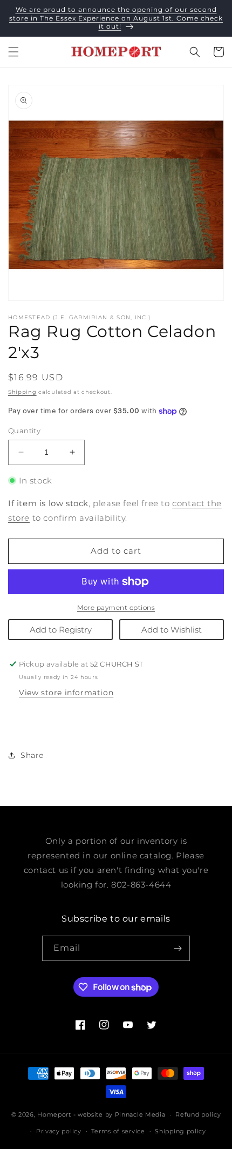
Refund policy (198, 1114)
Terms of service (118, 1131)
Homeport (54, 1114)
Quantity (24, 430)
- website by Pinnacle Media (119, 1114)
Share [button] (32, 755)
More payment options (116, 607)
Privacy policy (58, 1131)
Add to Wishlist (171, 629)
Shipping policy (180, 1131)
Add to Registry (61, 629)
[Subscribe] (177, 948)
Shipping (22, 391)
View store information (66, 692)
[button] (13, 52)
